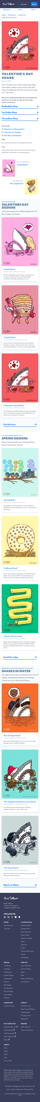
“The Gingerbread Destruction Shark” (19, 802)
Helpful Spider (25, 1012)
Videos (6, 1051)
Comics (20, 9)
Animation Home (9, 1006)
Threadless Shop (10, 118)
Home (4, 15)
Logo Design (8, 994)
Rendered (21, 15)
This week (7, 929)
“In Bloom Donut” (10, 568)
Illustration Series (26, 938)
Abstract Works (26, 969)
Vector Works (25, 935)
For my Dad (7, 1061)
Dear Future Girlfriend (28, 1009)
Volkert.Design (8, 1030)
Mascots (6, 998)
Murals (23, 954)
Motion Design (8, 991)
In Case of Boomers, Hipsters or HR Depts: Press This (20, 1094)
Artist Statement (26, 966)
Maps (23, 941)
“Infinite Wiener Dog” (12, 636)
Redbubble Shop (10, 106)
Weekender (24, 1019)
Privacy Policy (29, 1089)
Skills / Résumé (25, 1027)
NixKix (6, 1040)
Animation (8, 1003)
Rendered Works (26, 925)
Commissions (25, 982)
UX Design (7, 966)
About (33, 9)
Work (6, 922)
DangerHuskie (25, 929)
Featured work (8, 925)
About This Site (26, 1086)
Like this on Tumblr (12, 132)
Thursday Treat (26, 1015)
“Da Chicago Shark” (12, 735)
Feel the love (9, 424)
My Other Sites (10, 1024)
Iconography (8, 978)
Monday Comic (26, 1006)
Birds (22, 975)
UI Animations (8, 988)
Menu (34, 4)
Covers (23, 948)
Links (5, 1057)
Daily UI (6, 982)
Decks (23, 972)
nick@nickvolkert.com (12, 908)
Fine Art (24, 962)
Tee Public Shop (9, 112)
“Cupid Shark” (9, 269)
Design (6, 962)
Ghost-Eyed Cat (9, 1036)
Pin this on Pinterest (12, 135)
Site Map (8, 1086)
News (5, 1048)
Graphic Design (9, 975)
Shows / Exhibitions (27, 978)
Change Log (16, 1086)
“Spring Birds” (9, 500)
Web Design (7, 985)
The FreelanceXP (9, 1033)
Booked (24, 4)
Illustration (6, 9)
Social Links (19, 1089)
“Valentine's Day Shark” (13, 405)
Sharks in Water (11, 885)
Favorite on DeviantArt (14, 129)
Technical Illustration (27, 951)
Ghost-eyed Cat (26, 932)
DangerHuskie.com (10, 1027)
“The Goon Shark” (11, 868)
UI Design (7, 969)
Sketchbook (24, 957)
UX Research (8, 972)
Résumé (24, 1024)
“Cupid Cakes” (9, 337)
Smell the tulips (10, 657)
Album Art (24, 945)
